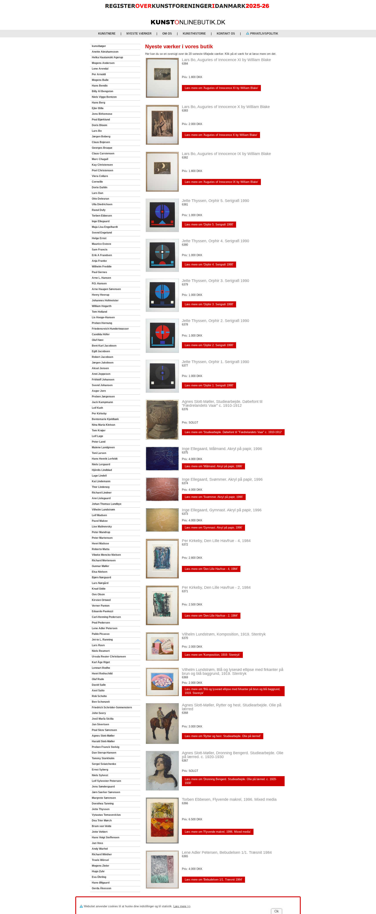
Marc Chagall (100, 159)
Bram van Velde (101, 826)
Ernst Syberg (100, 769)
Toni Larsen (99, 453)
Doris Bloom (99, 125)
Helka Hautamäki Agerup (107, 57)
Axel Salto (98, 690)
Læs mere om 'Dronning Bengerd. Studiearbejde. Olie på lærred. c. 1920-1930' (231, 781)
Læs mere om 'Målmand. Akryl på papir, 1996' (213, 466)
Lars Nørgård (100, 583)
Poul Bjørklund (101, 119)
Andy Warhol (100, 848)
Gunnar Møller (100, 566)
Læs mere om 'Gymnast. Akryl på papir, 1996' (213, 527)
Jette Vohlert (99, 831)
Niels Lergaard (101, 464)
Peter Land (98, 441)
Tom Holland (99, 311)
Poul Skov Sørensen (104, 730)
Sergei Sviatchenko (104, 764)
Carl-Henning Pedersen (106, 617)
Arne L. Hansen (101, 277)
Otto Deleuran (100, 198)
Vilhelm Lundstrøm (103, 509)
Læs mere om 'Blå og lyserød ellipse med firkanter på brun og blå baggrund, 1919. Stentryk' (232, 691)
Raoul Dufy (99, 210)
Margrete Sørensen (104, 797)
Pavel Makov (100, 520)
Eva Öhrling (99, 877)
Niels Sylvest (100, 775)
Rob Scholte (99, 696)
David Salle (99, 684)
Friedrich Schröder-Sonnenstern (112, 707)
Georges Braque (102, 147)
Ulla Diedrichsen (102, 204)
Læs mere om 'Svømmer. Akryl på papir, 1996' (214, 497)
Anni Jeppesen (101, 373)
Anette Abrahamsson (105, 51)
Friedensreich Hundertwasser (110, 328)
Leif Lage (97, 436)
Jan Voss (97, 843)
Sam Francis (99, 249)
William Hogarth (101, 306)
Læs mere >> (182, 906)
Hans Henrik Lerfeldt (105, 458)
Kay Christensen (102, 164)
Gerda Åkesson (101, 888)
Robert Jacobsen (102, 357)
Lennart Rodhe (101, 667)
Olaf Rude (98, 679)
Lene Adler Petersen (104, 628)
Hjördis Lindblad (102, 470)
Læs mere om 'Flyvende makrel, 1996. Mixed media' (218, 831)
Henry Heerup (100, 294)
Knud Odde (99, 588)
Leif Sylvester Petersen (106, 780)
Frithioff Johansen (103, 379)
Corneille (97, 181)
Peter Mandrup (101, 532)
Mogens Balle (100, 80)
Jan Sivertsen (100, 724)
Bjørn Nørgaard (101, 577)
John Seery (99, 713)
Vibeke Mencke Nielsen (106, 554)
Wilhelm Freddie (102, 266)
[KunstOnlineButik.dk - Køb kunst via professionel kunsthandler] (188, 23)
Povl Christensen (102, 170)
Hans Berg (98, 102)
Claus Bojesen (101, 142)
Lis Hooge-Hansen (103, 317)
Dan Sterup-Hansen (104, 752)
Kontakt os (226, 33)
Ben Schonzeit (101, 701)
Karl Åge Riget (101, 662)
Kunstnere (107, 33)
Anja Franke (99, 260)
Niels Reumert (101, 650)
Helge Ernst (99, 238)
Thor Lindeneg (100, 487)
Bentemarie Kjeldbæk (105, 419)
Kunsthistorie (194, 33)
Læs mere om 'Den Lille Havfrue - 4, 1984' (211, 568)
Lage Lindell (99, 475)
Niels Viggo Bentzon (104, 96)
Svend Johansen (102, 385)
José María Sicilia (103, 718)
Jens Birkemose (102, 113)
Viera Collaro (100, 176)
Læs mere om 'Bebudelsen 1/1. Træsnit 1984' (213, 879)
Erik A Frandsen (102, 255)
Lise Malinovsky (102, 526)
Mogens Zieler (100, 865)
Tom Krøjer (99, 430)
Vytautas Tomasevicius (106, 814)
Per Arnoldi (99, 74)
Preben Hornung (102, 323)
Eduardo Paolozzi (102, 611)
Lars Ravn (98, 645)
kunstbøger (99, 46)
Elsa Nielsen (99, 571)
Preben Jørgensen (103, 396)
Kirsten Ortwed (101, 600)
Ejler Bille (98, 108)
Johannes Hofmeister (105, 300)
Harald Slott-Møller (103, 741)
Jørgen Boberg (101, 136)
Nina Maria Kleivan (103, 424)
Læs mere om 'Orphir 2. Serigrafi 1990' (209, 345)
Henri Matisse (100, 543)
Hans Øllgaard (100, 882)
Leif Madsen (99, 515)
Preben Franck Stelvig (105, 747)
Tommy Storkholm (103, 758)
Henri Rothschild (102, 673)
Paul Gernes (99, 272)
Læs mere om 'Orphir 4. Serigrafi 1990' (209, 264)
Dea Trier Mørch (102, 820)
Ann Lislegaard (101, 498)
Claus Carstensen (103, 153)
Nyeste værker (138, 33)
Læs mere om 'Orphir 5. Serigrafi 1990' (209, 224)
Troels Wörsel (100, 860)
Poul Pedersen (101, 622)
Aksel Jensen (100, 368)
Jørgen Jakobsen (102, 362)
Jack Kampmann (102, 402)
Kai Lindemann (101, 481)
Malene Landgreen (103, 447)
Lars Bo (97, 130)
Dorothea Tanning (103, 803)
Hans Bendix (100, 85)
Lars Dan (97, 193)
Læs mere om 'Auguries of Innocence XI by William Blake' (221, 88)
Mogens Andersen (103, 63)
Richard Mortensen (104, 560)
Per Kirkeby (99, 413)
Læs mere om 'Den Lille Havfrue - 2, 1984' (211, 615)
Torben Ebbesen (102, 215)
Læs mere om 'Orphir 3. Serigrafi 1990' (209, 304)
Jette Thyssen (100, 809)
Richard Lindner (102, 492)
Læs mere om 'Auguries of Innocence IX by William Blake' (221, 181)
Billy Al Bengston (102, 91)
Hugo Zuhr (98, 871)
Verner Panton (100, 605)
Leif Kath (97, 407)
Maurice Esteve (101, 243)
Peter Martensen (102, 537)
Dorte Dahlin (99, 187)
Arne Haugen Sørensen (106, 289)
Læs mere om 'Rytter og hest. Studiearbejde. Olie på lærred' (222, 736)
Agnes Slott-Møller (103, 735)
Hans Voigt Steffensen (105, 837)
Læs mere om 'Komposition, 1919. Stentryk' (212, 654)
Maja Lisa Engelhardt (105, 226)
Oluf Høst (97, 340)
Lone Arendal (100, 68)
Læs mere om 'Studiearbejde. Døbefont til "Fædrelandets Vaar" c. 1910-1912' (233, 432)
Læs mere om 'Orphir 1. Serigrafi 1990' (209, 385)
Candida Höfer (101, 334)
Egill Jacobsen (101, 351)
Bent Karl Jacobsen (104, 345)
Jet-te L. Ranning (102, 639)
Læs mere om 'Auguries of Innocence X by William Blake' (221, 135)
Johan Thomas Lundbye (106, 503)
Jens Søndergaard (103, 786)
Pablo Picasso (100, 633)
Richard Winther (102, 854)
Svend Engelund (102, 232)
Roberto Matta (100, 549)
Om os (167, 33)
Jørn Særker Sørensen (106, 792)
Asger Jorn (99, 390)
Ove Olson (98, 594)
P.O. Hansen (99, 283)
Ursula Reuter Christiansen (109, 656)
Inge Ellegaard (100, 221)
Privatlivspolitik (263, 33)
